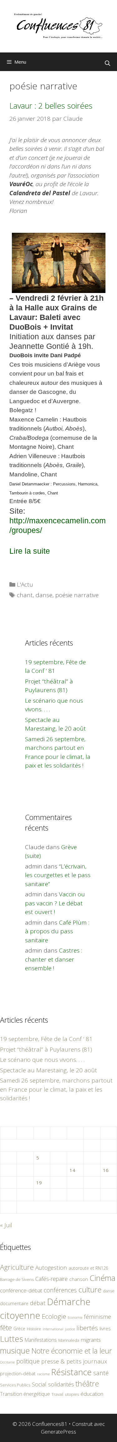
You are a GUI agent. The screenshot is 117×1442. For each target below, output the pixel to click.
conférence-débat (21, 1290)
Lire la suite (29, 551)
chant (25, 595)
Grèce (19, 1329)
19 (39, 1182)
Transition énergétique (25, 1393)
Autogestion (51, 1267)
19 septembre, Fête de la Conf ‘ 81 (46, 1039)
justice (70, 1329)
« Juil (6, 1225)
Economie (75, 1317)
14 (72, 1170)
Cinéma (102, 1278)
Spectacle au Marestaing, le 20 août (48, 1070)
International (53, 1329)
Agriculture (17, 1267)
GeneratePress (58, 1431)
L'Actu (25, 584)
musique (15, 1350)
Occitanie (7, 1362)
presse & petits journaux (74, 1361)
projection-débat (18, 1373)
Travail (57, 1394)
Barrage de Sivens (17, 1279)
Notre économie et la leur (72, 1351)
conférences (60, 1290)
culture (89, 1289)
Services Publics (15, 1385)
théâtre (87, 1384)
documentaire (14, 1303)
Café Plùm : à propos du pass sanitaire (57, 931)
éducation (91, 1393)
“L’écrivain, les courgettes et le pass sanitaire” (57, 875)
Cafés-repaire (51, 1278)
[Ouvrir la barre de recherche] (107, 63)
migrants (91, 1339)
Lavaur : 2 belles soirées (50, 105)
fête (6, 1327)
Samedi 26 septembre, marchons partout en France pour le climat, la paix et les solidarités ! (56, 1089)
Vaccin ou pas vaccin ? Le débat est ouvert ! (55, 903)
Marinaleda (68, 1340)
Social (39, 1384)
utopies (72, 1394)
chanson (78, 1279)
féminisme (97, 1316)
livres (105, 1328)
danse (44, 595)
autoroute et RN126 (88, 1268)
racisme (43, 1374)
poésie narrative (77, 595)
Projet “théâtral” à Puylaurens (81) (46, 1049)
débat (38, 1303)
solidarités (61, 1384)
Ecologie (54, 1316)
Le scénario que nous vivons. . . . (42, 1060)
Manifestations (41, 1339)
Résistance (71, 1372)
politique (28, 1361)
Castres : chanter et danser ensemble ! (53, 959)
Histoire (34, 1329)
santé (101, 1373)
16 (106, 1170)
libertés (87, 1327)
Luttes (11, 1338)
